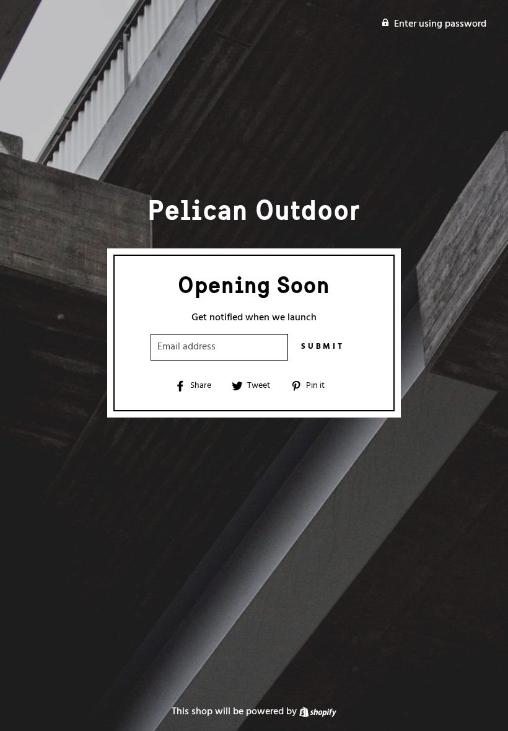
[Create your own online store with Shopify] (317, 712)
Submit (322, 346)
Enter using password (440, 24)
